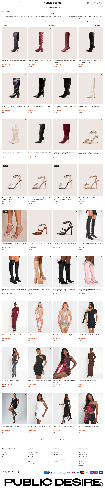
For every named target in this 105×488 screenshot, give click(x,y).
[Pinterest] (12, 472)
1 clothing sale (94, 21)
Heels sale (6, 21)
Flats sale (22, 21)
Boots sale (14, 21)
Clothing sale (41, 21)
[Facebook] (3, 472)
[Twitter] (6, 472)
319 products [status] (52, 25)
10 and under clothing (82, 21)
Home (4, 11)
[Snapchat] (19, 472)
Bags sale (58, 21)
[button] (3, 3)
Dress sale (50, 21)
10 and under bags (69, 21)
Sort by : (97, 25)
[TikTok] (16, 472)
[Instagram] (9, 472)
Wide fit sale (32, 21)
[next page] (63, 439)
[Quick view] (23, 56)
